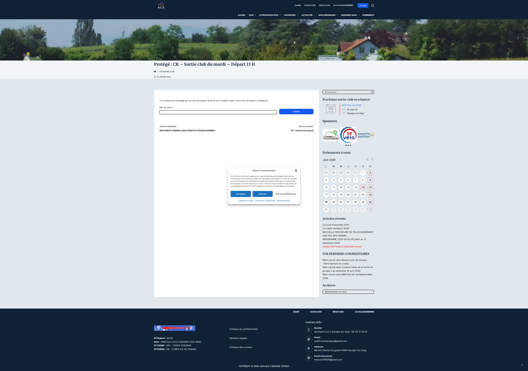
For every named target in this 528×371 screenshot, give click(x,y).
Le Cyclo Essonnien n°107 (336, 224)
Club (251, 15)
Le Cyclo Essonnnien (343, 5)
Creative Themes (280, 366)
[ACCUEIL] (155, 72)
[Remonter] (522, 365)
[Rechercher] (372, 5)
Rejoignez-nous (349, 15)
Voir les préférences (286, 194)
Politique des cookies (241, 347)
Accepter (240, 194)
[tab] (346, 145)
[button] (296, 170)
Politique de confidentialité (265, 200)
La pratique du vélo (268, 15)
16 (370, 187)
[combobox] (346, 92)
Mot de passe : (167, 107)
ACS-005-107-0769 (351, 105)
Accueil (241, 15)
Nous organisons (326, 15)
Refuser (262, 194)
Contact (363, 5)
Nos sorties (289, 15)
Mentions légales (283, 200)
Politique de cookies (246, 200)
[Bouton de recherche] (372, 92)
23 (370, 194)
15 (363, 187)
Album (298, 5)
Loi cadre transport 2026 (336, 228)
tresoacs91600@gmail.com (328, 359)
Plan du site (310, 5)
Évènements (368, 15)
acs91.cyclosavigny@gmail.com (330, 341)
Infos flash (324, 5)
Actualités (307, 15)
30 (370, 202)
